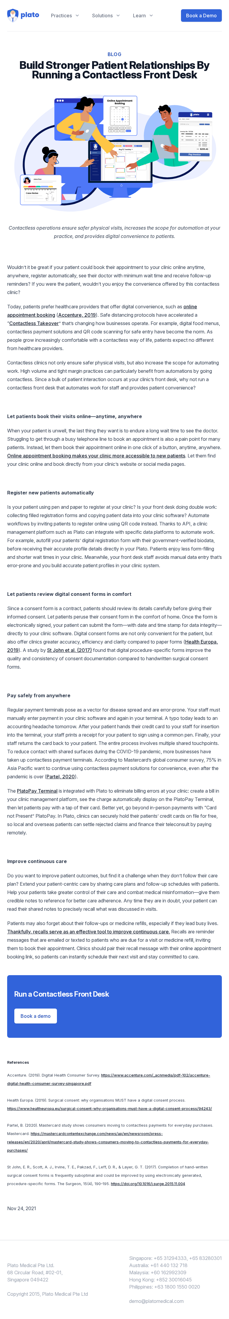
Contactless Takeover (34, 323)
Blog (115, 54)
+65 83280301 (205, 1258)
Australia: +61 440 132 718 (158, 1265)
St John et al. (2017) (69, 650)
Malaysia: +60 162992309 (157, 1272)
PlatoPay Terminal (37, 791)
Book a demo (36, 1016)
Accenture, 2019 (77, 315)
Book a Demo (201, 15)
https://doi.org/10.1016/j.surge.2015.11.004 (148, 1184)
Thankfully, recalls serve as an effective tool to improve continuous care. (88, 932)
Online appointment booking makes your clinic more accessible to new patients (96, 456)
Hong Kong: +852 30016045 (160, 1280)
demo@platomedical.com (156, 1301)
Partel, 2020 (61, 777)
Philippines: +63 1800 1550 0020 (164, 1287)
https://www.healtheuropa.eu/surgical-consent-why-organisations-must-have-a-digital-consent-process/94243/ (109, 1108)
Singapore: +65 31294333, (158, 1258)
